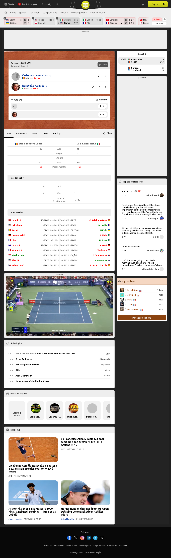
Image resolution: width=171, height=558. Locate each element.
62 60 (45, 250)
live (157, 19)
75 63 (45, 230)
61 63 (45, 225)
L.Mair (103, 235)
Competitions (50, 12)
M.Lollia (102, 225)
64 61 (72, 265)
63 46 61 (44, 245)
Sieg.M (15, 260)
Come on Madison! (131, 246)
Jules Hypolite (15, 519)
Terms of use (71, 545)
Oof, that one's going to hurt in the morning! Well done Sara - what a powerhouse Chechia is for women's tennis (142, 262)
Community (46, 4)
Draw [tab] (45, 133)
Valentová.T (18, 265)
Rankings (34, 12)
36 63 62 (74, 250)
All (159, 23)
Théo (130, 304)
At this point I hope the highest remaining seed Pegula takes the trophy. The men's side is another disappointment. (142, 230)
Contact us (112, 545)
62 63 (72, 225)
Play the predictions (141, 317)
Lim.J (15, 240)
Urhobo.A (17, 225)
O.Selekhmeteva (98, 220)
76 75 (45, 260)
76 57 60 (74, 230)
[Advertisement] (85, 40)
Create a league (17, 414)
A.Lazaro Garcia (98, 265)
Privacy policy (85, 545)
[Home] (6, 12)
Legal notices (99, 545)
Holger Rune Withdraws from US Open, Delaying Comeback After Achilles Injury (85, 511)
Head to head (97, 12)
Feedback (123, 545)
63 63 (45, 265)
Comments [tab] (21, 133)
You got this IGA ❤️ (131, 191)
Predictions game (29, 4)
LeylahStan (132, 290)
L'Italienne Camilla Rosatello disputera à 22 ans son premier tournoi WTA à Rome (33, 468)
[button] (57, 4)
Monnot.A (17, 250)
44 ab (72, 235)
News (13, 12)
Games (23, 12)
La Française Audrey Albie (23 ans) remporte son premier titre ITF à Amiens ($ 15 (82, 441)
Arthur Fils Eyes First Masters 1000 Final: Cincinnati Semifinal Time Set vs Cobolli (32, 511)
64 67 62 (74, 245)
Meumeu (131, 295)
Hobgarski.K (18, 235)
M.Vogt (103, 245)
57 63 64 (44, 220)
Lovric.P (16, 245)
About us (48, 545)
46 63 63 (74, 260)
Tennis (11, 4)
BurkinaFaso (133, 309)
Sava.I (15, 230)
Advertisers (59, 545)
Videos (64, 12)
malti (129, 299)
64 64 (72, 240)
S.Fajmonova (100, 255)
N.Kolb (103, 230)
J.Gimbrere (101, 250)
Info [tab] (9, 133)
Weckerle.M (18, 255)
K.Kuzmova (101, 260)
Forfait (73, 255)
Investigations (79, 12)
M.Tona (103, 240)
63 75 (72, 220)
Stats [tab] (34, 133)
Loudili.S (16, 220)
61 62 (45, 235)
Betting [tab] (56, 133)
